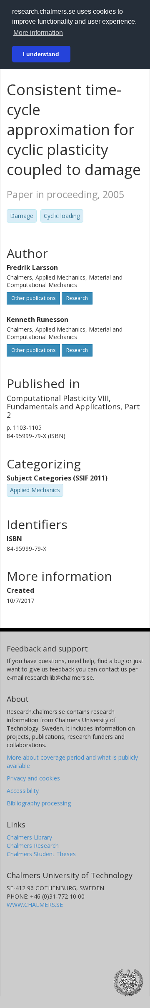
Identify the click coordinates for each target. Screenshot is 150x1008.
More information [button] (38, 32)
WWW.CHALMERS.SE (35, 905)
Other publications (33, 298)
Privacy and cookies (33, 778)
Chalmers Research (33, 845)
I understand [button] (41, 54)
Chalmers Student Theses (41, 854)
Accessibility (23, 791)
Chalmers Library (29, 837)
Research (77, 298)
